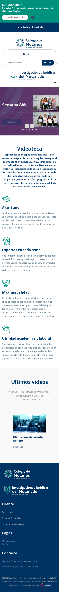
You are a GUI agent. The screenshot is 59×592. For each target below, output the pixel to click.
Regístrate (7, 512)
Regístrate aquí (15, 17)
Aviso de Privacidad (11, 518)
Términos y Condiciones (14, 524)
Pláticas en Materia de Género (28, 439)
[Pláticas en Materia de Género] (29, 428)
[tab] (13, 392)
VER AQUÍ (12, 119)
